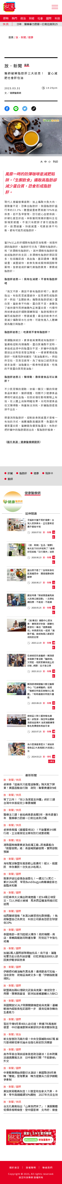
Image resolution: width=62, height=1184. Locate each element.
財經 (31, 18)
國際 (49, 18)
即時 (6, 18)
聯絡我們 (47, 1167)
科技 (57, 18)
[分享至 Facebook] (7, 108)
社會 (40, 18)
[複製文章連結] (33, 108)
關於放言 (14, 1167)
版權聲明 (31, 1167)
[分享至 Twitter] (24, 108)
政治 (23, 18)
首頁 (11, 37)
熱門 (14, 18)
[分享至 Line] (15, 108)
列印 (55, 161)
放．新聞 (21, 37)
